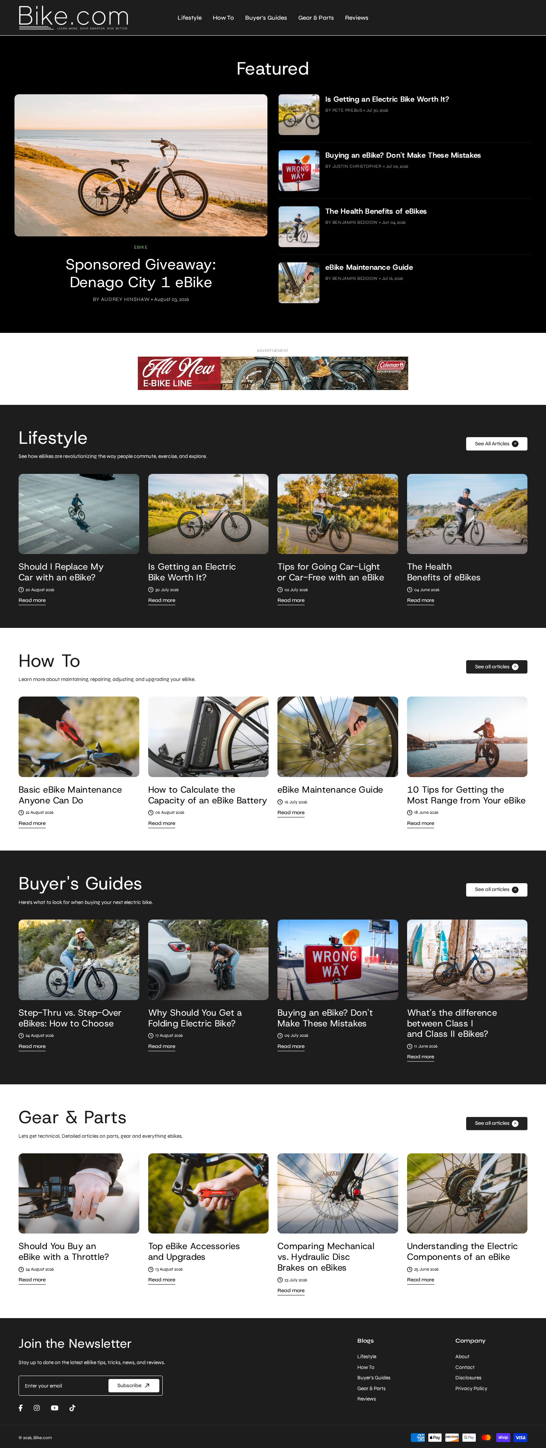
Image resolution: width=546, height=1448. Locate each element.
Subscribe (273, 765)
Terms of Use (328, 783)
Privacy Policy (283, 783)
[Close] (273, 654)
